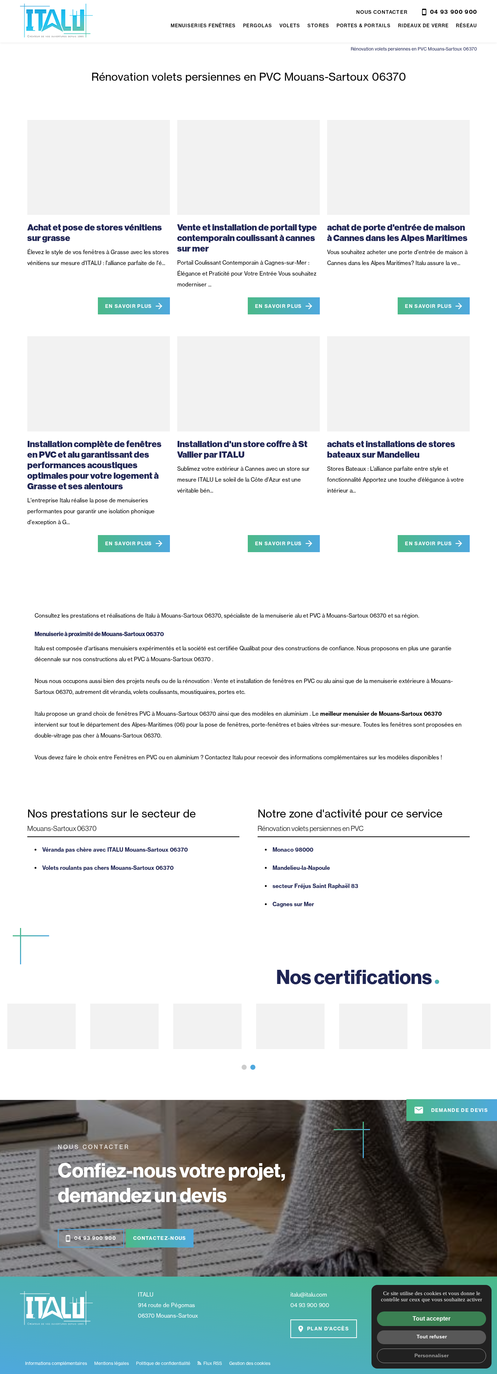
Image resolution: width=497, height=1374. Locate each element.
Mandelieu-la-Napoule (301, 867)
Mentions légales (111, 1363)
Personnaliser (431, 1355)
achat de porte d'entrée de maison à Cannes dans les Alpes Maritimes (397, 232)
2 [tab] (253, 1067)
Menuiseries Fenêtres (203, 25)
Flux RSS (212, 1363)
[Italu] (56, 21)
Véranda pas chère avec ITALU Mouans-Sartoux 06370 (115, 849)
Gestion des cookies (249, 1363)
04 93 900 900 (453, 11)
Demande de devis (451, 1110)
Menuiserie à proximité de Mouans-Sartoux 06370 (99, 634)
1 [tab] (244, 1067)
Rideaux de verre (423, 25)
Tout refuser (432, 1336)
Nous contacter (381, 12)
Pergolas (257, 25)
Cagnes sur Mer (293, 904)
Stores (318, 25)
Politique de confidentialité (163, 1363)
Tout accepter (431, 1318)
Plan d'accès (328, 1328)
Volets (289, 25)
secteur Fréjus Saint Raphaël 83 (315, 886)
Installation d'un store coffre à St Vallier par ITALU (242, 449)
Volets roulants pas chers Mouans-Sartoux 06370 (108, 867)
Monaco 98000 (293, 849)
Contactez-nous (159, 1238)
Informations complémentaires (56, 1363)
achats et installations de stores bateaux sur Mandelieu (391, 449)
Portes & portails (364, 25)
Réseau (466, 25)
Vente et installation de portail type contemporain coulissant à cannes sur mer (247, 238)
